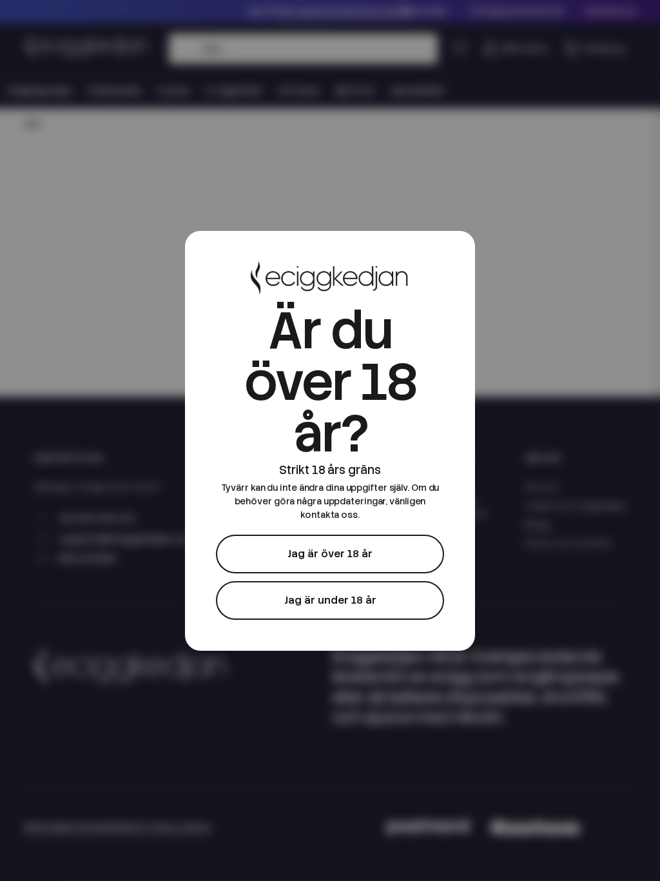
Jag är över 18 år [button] (330, 553)
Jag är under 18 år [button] (330, 600)
